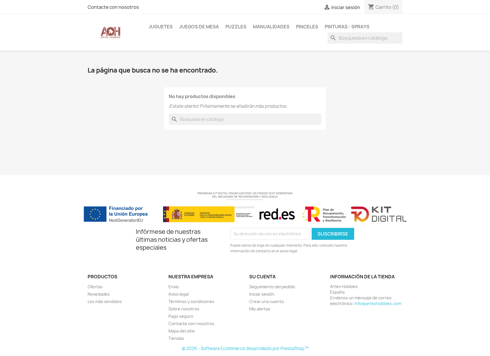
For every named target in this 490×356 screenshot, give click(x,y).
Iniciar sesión (261, 294)
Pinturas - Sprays (347, 27)
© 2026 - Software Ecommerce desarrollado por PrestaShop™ (245, 348)
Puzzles (235, 27)
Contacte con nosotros (113, 7)
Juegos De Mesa (199, 27)
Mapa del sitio (181, 331)
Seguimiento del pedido (272, 286)
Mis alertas (259, 309)
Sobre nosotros (183, 309)
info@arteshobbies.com (377, 303)
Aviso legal (178, 294)
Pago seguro (180, 316)
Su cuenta (262, 277)
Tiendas (176, 338)
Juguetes (161, 27)
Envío (173, 286)
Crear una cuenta (266, 301)
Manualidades (271, 27)
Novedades (99, 294)
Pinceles (307, 27)
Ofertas (95, 286)
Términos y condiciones (191, 301)
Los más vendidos (105, 301)
